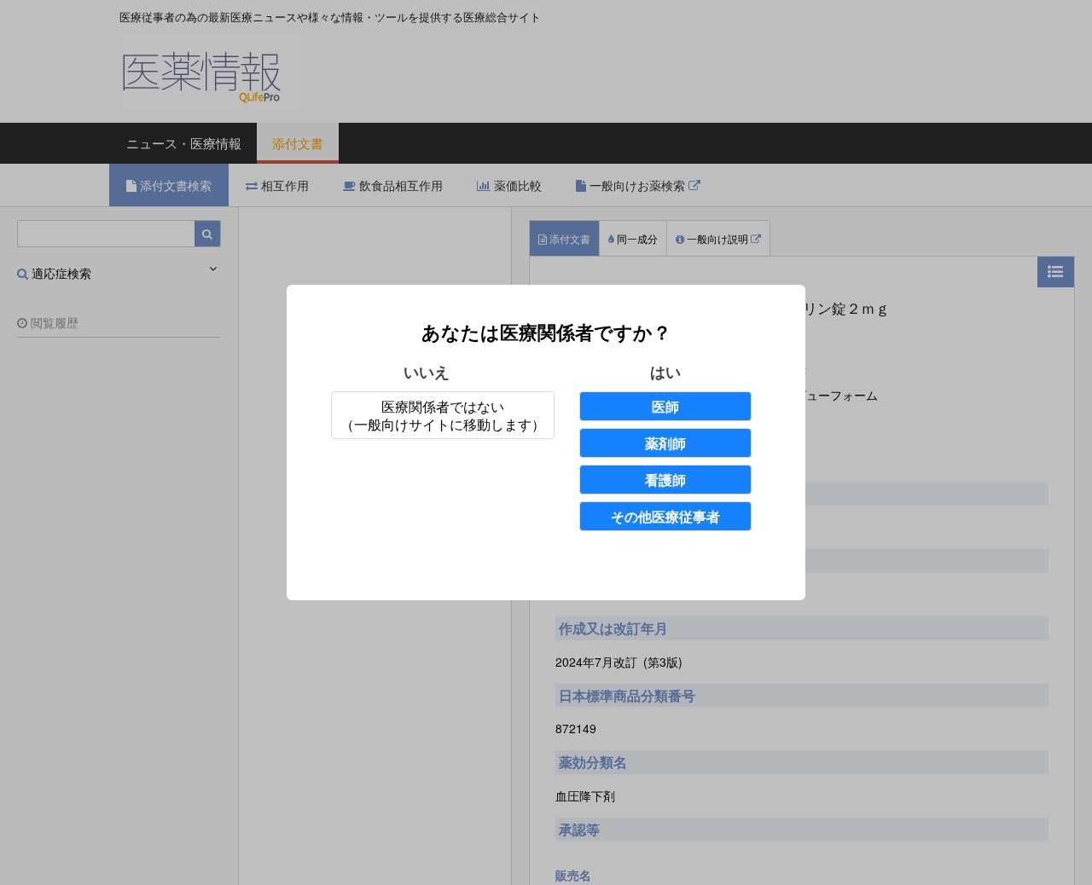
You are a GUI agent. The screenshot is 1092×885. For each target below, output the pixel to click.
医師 (665, 406)
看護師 (665, 479)
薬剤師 (665, 443)
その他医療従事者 (665, 516)
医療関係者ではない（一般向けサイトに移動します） (442, 415)
